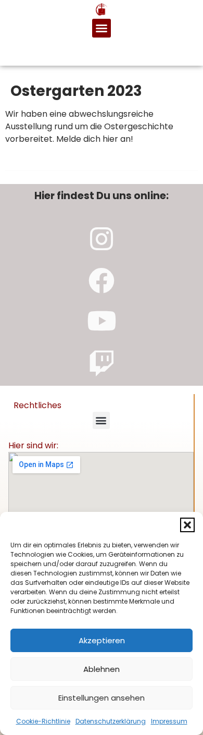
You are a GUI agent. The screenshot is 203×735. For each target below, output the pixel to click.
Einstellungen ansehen (101, 697)
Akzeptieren (102, 640)
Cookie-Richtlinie (43, 721)
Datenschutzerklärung (110, 721)
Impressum (169, 721)
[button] (187, 525)
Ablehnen (101, 669)
